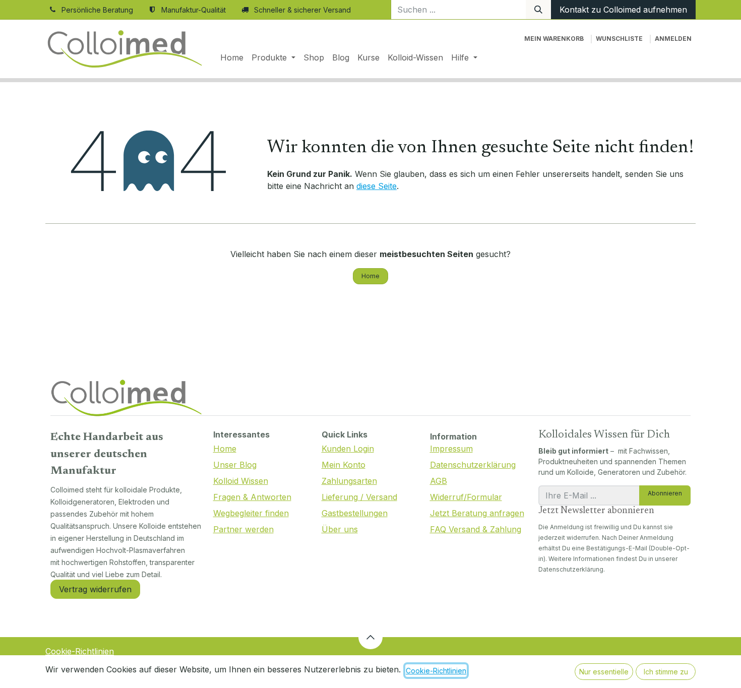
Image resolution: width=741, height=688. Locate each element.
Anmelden (673, 38)
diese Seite (376, 186)
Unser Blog (235, 465)
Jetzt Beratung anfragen (477, 513)
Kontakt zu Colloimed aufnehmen (623, 10)
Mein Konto (343, 465)
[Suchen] (538, 9)
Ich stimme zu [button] (666, 671)
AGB (438, 481)
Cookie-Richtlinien (79, 651)
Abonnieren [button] (665, 493)
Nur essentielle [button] (604, 671)
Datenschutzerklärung (473, 465)
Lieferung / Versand (359, 497)
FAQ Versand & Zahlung (475, 529)
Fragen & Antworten (252, 497)
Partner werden (243, 529)
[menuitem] (232, 57)
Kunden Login (348, 449)
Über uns (340, 529)
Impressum (451, 449)
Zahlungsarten (349, 481)
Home (370, 276)
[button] (370, 637)
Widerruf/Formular (466, 497)
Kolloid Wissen (240, 481)
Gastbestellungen (355, 513)
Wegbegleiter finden (251, 513)
